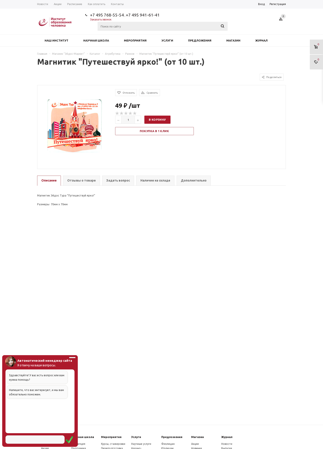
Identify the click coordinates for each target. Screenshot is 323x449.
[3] (126, 113)
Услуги (167, 40)
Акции (195, 443)
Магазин (233, 40)
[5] (135, 113)
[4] (130, 113)
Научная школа (96, 40)
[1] (117, 113)
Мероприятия (135, 40)
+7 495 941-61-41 (143, 15)
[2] (122, 113)
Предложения (199, 40)
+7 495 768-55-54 (107, 15)
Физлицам (168, 443)
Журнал (261, 40)
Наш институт (56, 40)
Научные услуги (141, 443)
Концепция (78, 443)
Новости (226, 443)
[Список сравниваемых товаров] (281, 21)
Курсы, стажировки (113, 443)
